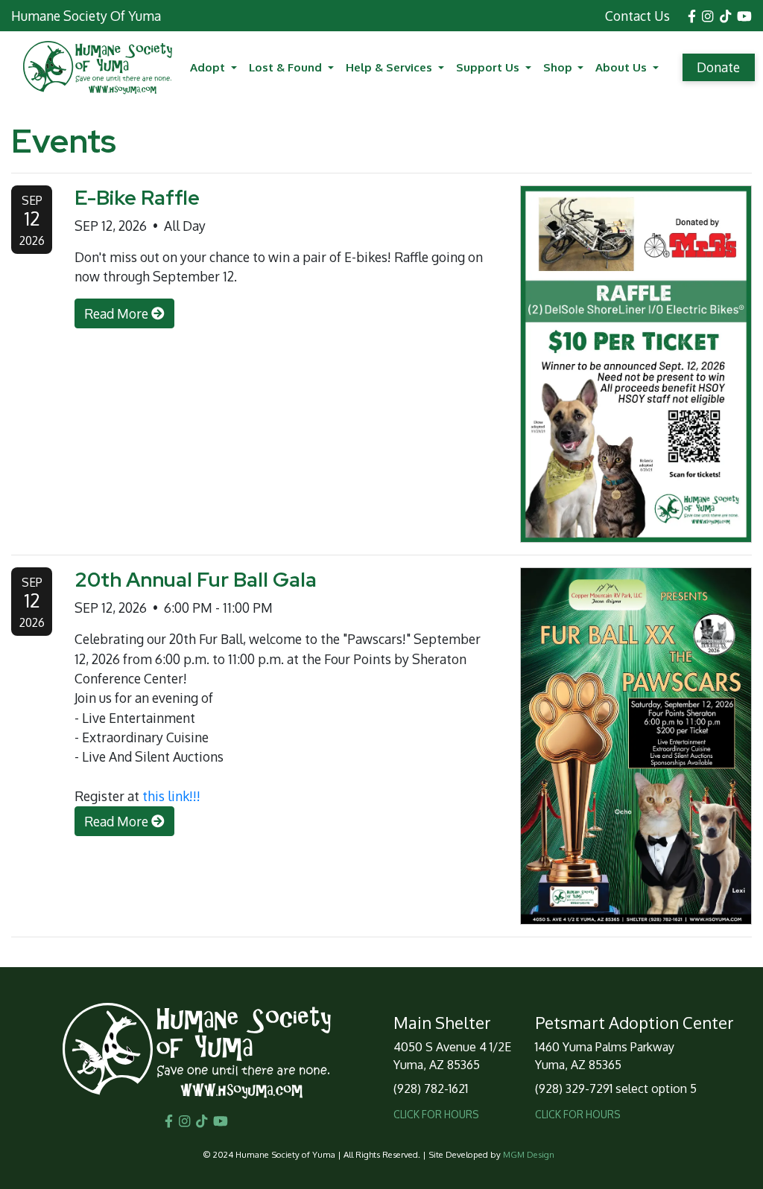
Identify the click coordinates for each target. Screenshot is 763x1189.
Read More (117, 313)
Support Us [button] (489, 67)
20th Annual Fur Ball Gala (196, 579)
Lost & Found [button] (287, 67)
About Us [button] (622, 67)
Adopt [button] (209, 67)
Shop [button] (559, 67)
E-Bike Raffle (137, 197)
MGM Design (528, 1154)
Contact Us (637, 15)
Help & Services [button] (390, 67)
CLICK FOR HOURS (436, 1114)
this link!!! (171, 796)
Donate (718, 67)
